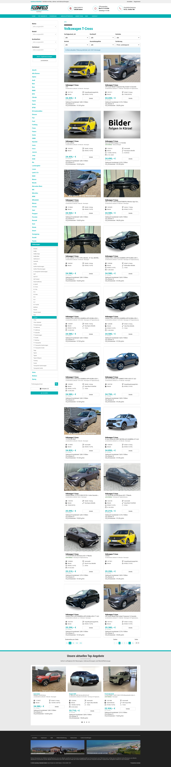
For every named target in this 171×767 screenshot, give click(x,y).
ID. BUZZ (35, 284)
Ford (33, 121)
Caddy (35, 251)
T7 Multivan (36, 340)
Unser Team (79, 16)
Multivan (35, 307)
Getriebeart (35, 47)
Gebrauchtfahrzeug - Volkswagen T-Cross (122, 138)
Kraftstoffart (36, 39)
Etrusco (34, 114)
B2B (86, 16)
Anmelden (129, 1)
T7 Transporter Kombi (38, 347)
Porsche (34, 217)
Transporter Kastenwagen (39, 365)
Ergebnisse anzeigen (44, 56)
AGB (51, 737)
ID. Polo (35, 289)
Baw (33, 87)
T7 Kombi (35, 337)
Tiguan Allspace (37, 358)
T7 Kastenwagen (37, 335)
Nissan (34, 203)
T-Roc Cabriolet (37, 322)
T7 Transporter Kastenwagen (40, 345)
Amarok (35, 248)
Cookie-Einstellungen (86, 737)
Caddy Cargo (36, 253)
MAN (33, 176)
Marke (34, 24)
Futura (34, 131)
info (65, 22)
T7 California (36, 330)
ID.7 (34, 302)
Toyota (34, 241)
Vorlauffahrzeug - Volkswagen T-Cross (122, 254)
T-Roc (34, 320)
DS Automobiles (37, 111)
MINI (33, 196)
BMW (33, 90)
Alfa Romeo (36, 73)
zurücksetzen (44, 60)
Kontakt (95, 16)
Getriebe (118, 34)
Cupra (34, 101)
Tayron (35, 353)
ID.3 (34, 292)
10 (67, 643)
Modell (34, 31)
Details (91, 98)
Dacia (34, 104)
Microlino (35, 193)
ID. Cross (35, 286)
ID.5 (34, 299)
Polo (34, 314)
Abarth (34, 70)
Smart (34, 230)
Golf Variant (36, 279)
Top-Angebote (42, 16)
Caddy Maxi (36, 256)
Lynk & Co (35, 172)
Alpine (34, 77)
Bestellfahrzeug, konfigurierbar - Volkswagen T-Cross (82, 81)
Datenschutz (73, 737)
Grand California (37, 281)
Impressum (44, 737)
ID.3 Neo (35, 294)
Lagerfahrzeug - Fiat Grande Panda (84, 692)
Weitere (34, 376)
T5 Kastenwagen (37, 325)
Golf (34, 274)
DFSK (34, 107)
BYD (33, 94)
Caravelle (35, 261)
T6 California (36, 327)
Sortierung (118, 41)
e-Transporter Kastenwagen (40, 271)
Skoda (34, 227)
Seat (33, 224)
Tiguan (35, 355)
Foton (34, 128)
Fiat (33, 118)
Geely (34, 135)
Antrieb (66, 41)
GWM (34, 138)
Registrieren (137, 1)
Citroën (34, 97)
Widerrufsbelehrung (62, 737)
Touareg (35, 360)
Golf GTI (35, 276)
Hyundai (34, 142)
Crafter (35, 264)
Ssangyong (35, 234)
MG (33, 189)
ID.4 (34, 297)
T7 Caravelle (36, 332)
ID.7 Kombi (36, 304)
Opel (33, 210)
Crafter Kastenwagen (38, 266)
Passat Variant (37, 312)
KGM (33, 159)
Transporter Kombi (38, 368)
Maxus (34, 179)
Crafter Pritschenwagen (39, 269)
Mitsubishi (35, 200)
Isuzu (34, 145)
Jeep (33, 155)
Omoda (34, 207)
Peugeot (34, 213)
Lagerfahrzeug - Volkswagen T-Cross (82, 492)
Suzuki (34, 237)
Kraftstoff (93, 34)
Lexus (34, 169)
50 (73, 643)
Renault (34, 220)
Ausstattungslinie (95, 41)
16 (132, 643)
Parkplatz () (45, 388)
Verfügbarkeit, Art (70, 34)
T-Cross (35, 317)
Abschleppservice (67, 16)
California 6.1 (36, 259)
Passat (35, 309)
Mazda (34, 183)
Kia (33, 162)
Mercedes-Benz (37, 186)
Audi (33, 80)
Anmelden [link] (45, 393)
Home (33, 16)
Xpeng (34, 379)
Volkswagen (36, 244)
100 (77, 643)
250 (81, 643)
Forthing (34, 125)
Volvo (34, 372)
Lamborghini (36, 166)
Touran (35, 363)
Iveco (34, 148)
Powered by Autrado (135, 763)
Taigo (34, 350)
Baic (33, 84)
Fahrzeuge (53, 16)
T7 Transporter (37, 342)
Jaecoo (34, 152)
